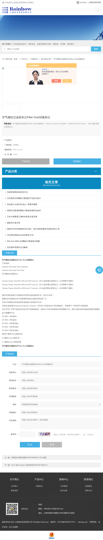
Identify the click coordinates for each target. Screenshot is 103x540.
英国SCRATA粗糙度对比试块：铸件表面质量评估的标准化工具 (33, 229)
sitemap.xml (82, 522)
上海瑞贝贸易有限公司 (21, 3)
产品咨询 (26, 161)
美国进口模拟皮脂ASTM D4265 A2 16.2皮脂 (29, 457)
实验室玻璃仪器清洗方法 (17, 192)
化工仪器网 (13, 527)
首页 (16, 59)
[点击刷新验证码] (44, 434)
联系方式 (88, 491)
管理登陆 (92, 522)
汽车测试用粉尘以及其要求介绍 (20, 235)
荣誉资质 (14, 491)
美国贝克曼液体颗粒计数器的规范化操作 (24, 210)
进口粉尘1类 (46, 59)
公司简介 (14, 486)
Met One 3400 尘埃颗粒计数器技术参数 (23, 241)
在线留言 (88, 486)
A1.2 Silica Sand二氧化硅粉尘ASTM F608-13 (29, 465)
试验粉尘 (34, 59)
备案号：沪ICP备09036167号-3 (63, 522)
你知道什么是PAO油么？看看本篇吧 (22, 204)
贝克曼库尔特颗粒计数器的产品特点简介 (24, 198)
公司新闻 (63, 486)
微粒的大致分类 (13, 223)
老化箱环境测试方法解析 (17, 247)
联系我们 (77, 161)
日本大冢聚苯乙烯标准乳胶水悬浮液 (22, 217)
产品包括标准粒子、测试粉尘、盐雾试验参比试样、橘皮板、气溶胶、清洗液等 (43, 44)
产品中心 (24, 59)
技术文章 (63, 491)
